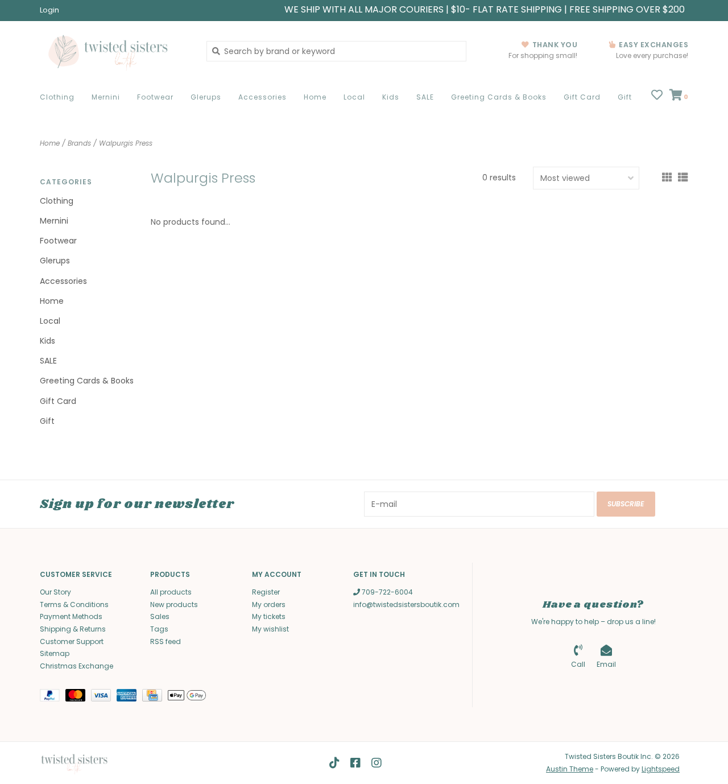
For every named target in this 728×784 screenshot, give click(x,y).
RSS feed (165, 641)
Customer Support (72, 641)
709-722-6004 (386, 592)
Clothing (57, 97)
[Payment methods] (52, 698)
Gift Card (582, 97)
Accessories (262, 97)
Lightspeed (661, 769)
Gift (625, 97)
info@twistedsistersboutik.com (406, 604)
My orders (269, 604)
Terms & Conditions (74, 604)
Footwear (155, 97)
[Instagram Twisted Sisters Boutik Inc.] (376, 763)
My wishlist (270, 629)
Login (49, 10)
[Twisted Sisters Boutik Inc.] (114, 51)
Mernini (106, 97)
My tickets (269, 616)
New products (174, 604)
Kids (390, 97)
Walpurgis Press (125, 143)
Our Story (55, 592)
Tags (159, 629)
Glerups (206, 97)
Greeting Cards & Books (499, 97)
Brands (79, 143)
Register (266, 592)
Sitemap (54, 653)
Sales (159, 616)
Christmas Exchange (76, 666)
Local (354, 97)
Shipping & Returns (73, 629)
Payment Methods (71, 616)
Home (315, 97)
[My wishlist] (657, 96)
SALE (425, 97)
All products (171, 592)
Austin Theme (569, 769)
